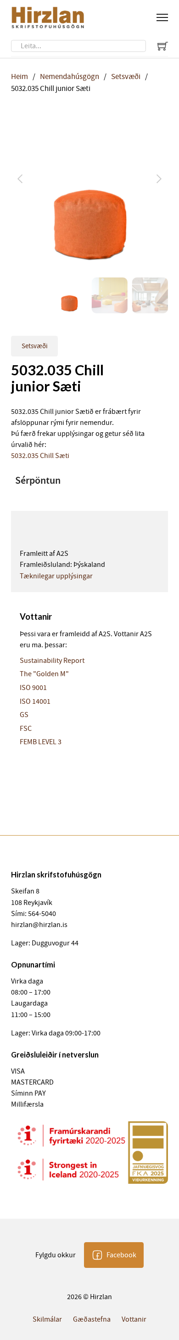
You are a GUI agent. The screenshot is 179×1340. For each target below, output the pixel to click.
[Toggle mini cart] (162, 45)
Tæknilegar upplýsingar (56, 576)
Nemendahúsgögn (69, 76)
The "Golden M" (44, 674)
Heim (19, 76)
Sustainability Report (52, 660)
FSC (26, 728)
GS (24, 714)
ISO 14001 (35, 701)
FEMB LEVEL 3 (41, 742)
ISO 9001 (33, 687)
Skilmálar (47, 1319)
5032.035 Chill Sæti (40, 455)
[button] (155, 124)
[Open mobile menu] (162, 17)
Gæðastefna (92, 1319)
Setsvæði (125, 76)
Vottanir (134, 1319)
